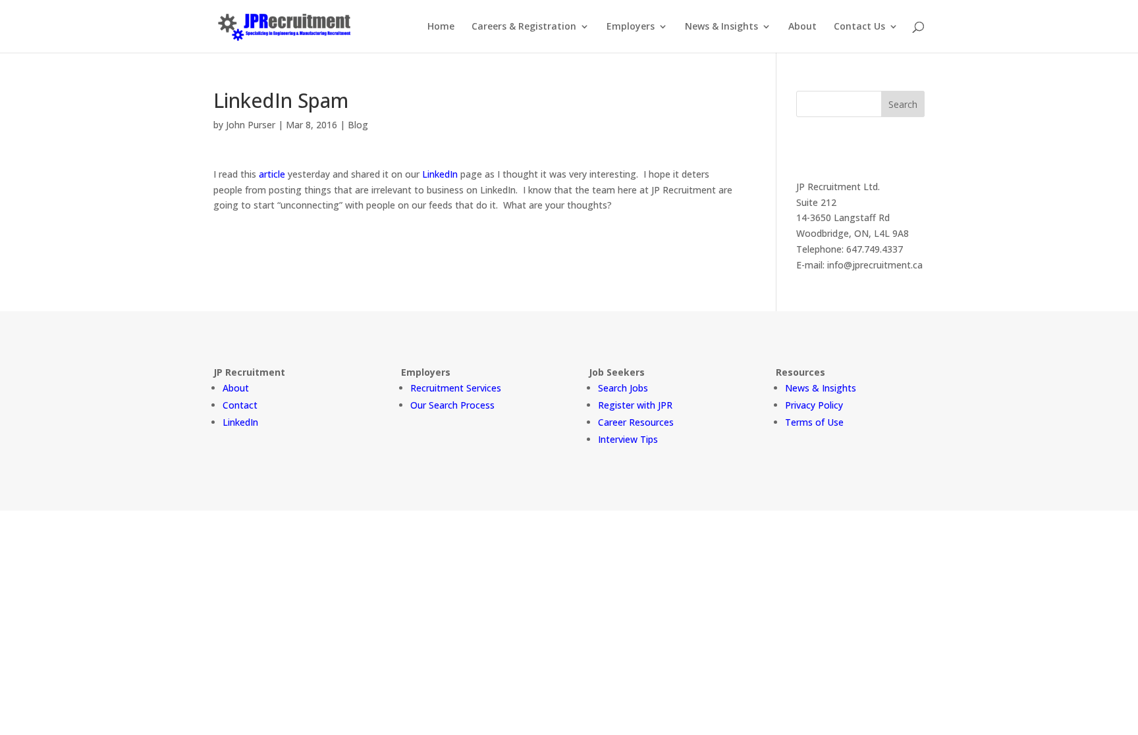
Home (440, 27)
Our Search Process (452, 405)
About (802, 27)
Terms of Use (814, 422)
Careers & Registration (524, 27)
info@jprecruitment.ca (875, 265)
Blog (358, 124)
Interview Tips (628, 439)
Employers (631, 27)
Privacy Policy (814, 405)
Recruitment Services (455, 388)
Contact (240, 405)
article (272, 174)
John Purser (250, 124)
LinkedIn (440, 174)
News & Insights (721, 27)
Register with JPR (635, 405)
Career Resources (636, 422)
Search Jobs (623, 388)
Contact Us (859, 27)
